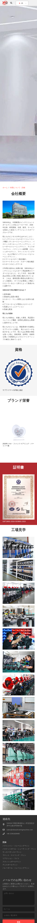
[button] (6, 3)
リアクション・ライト (11, 858)
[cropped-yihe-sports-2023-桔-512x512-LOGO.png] (5, 3)
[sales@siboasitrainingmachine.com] (5, 830)
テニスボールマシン (10, 865)
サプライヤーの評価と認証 (13, 390)
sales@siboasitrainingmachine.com (20, 830)
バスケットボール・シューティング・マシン (19, 849)
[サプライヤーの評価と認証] (19, 372)
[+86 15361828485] (5, 834)
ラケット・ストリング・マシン (14, 855)
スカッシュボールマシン (12, 862)
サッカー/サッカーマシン (12, 852)
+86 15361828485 (13, 834)
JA (22, 3)
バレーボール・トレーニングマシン (16, 868)
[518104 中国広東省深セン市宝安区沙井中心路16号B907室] (5, 824)
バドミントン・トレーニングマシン (16, 846)
